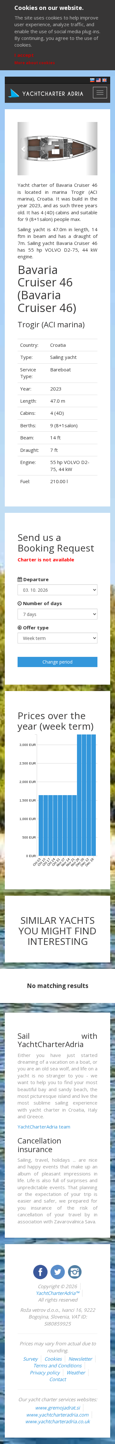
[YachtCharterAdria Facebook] (41, 1271)
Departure (35, 579)
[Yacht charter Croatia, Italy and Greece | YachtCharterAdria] (46, 92)
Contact (57, 1379)
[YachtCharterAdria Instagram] (75, 1271)
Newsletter (80, 1359)
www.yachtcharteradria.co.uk (57, 1421)
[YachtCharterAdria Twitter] (58, 1271)
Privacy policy (45, 1372)
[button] (24, 148)
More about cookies (34, 62)
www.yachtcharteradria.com (57, 1414)
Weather (75, 1372)
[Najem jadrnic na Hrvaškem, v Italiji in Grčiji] (92, 79)
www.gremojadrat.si (57, 1407)
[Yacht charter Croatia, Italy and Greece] (98, 79)
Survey (30, 1359)
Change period (57, 662)
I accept (24, 55)
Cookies (53, 1359)
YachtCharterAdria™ (57, 1293)
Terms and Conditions (57, 1365)
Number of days (42, 603)
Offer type (35, 627)
